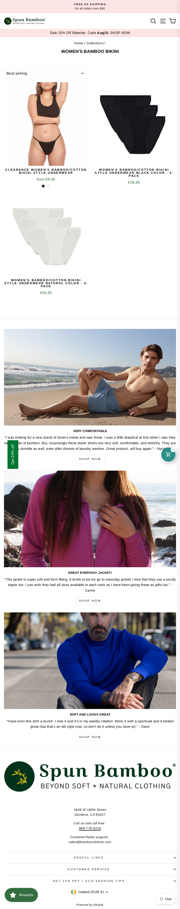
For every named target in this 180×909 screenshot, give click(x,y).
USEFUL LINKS (89, 857)
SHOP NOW (120, 33)
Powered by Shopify (90, 904)
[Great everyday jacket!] (90, 519)
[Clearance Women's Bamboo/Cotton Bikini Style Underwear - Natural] (48, 186)
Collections (95, 43)
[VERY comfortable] (90, 377)
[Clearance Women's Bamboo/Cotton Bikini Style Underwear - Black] (43, 186)
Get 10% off (13, 454)
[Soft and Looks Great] (90, 660)
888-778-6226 (90, 828)
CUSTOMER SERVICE (89, 869)
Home (78, 43)
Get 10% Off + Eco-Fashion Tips (89, 880)
